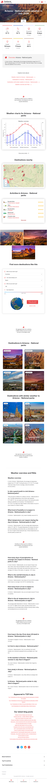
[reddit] (25, 747)
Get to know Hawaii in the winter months (23, 718)
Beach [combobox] (6, 280)
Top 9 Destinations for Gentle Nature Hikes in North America (23, 706)
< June (14, 20)
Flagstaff (17, 202)
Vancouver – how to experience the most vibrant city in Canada (23, 721)
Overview (23, 18)
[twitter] (21, 747)
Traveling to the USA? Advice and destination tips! (24, 726)
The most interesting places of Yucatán (23, 723)
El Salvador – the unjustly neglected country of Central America (23, 733)
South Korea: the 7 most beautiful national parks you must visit (23, 732)
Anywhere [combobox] (7, 274)
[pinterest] (29, 747)
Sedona (10, 206)
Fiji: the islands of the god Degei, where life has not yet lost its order (23, 739)
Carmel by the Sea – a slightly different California (23, 716)
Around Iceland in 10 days (23, 735)
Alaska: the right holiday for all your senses (23, 725)
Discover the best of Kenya (23, 737)
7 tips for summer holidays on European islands (23, 730)
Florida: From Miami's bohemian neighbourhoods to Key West (23, 720)
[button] (6, 180)
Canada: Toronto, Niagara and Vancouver (23, 714)
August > (33, 20)
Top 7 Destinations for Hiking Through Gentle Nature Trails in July (23, 704)
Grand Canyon (12, 202)
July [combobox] (6, 286)
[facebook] (18, 747)
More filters (32, 305)
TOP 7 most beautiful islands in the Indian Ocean (23, 728)
